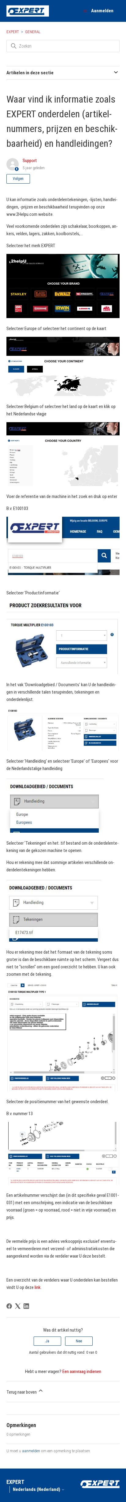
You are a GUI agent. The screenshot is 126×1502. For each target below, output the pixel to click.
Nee (79, 1341)
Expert (12, 31)
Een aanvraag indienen (81, 1371)
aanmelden (31, 1451)
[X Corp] (17, 1306)
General (32, 31)
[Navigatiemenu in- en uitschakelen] (85, 11)
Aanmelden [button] (102, 11)
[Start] (27, 11)
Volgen (18, 179)
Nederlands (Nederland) (37, 1489)
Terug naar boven (22, 1392)
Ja (47, 1341)
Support (30, 160)
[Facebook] (9, 1306)
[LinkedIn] (26, 1306)
